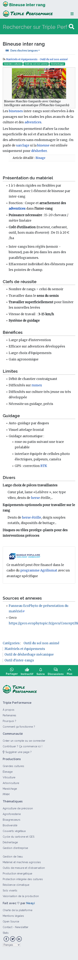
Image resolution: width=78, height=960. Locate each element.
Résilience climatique (16, 884)
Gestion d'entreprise (15, 848)
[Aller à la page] (71, 26)
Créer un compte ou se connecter (24, 740)
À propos (9, 709)
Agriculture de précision (18, 808)
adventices (32, 122)
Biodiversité (10, 825)
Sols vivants (10, 890)
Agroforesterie (12, 814)
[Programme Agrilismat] (25, 556)
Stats (6, 932)
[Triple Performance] (5, 4)
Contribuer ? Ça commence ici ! (22, 746)
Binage (40, 158)
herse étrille (31, 517)
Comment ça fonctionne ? (19, 726)
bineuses (16, 111)
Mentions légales (13, 915)
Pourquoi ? (9, 721)
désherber (39, 151)
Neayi (30, 903)
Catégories (11, 643)
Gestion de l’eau (13, 856)
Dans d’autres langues (24, 50)
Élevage (8, 771)
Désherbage (57, 64)
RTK (43, 466)
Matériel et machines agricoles (22, 862)
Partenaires (9, 715)
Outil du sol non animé (54, 59)
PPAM (6, 794)
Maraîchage (10, 788)
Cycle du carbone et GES (18, 836)
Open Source (11, 921)
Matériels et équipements (21, 59)
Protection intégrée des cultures (23, 879)
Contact (7, 927)
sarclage (22, 145)
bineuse (43, 145)
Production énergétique (17, 873)
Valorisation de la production (21, 896)
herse (35, 498)
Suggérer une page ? (18, 752)
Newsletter (21, 927)
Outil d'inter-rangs (19, 660)
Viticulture (9, 777)
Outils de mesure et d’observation (24, 867)
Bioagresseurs (11, 819)
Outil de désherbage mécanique (29, 654)
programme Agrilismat (38, 570)
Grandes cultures (13, 64)
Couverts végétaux (14, 831)
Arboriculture (11, 783)
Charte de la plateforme (17, 910)
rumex (37, 385)
